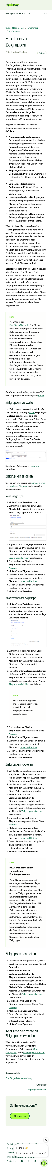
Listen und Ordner (28, 581)
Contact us (20, 1116)
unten (41, 395)
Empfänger (33, 28)
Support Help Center (15, 28)
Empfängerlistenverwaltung (19, 1078)
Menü (32, 412)
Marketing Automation (34, 1052)
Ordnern (35, 466)
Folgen (42, 53)
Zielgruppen (14, 31)
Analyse (13, 568)
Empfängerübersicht (19, 325)
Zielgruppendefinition (19, 558)
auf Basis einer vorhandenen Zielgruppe (25, 484)
